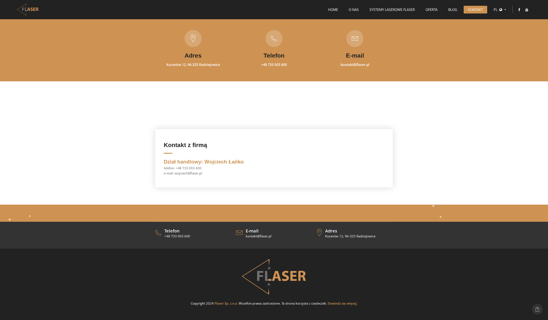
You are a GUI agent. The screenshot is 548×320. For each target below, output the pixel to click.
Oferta (432, 9)
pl (495, 9)
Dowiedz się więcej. (342, 303)
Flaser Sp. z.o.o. (226, 303)
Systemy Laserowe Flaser (392, 9)
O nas (354, 9)
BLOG (452, 9)
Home (333, 9)
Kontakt (475, 9)
